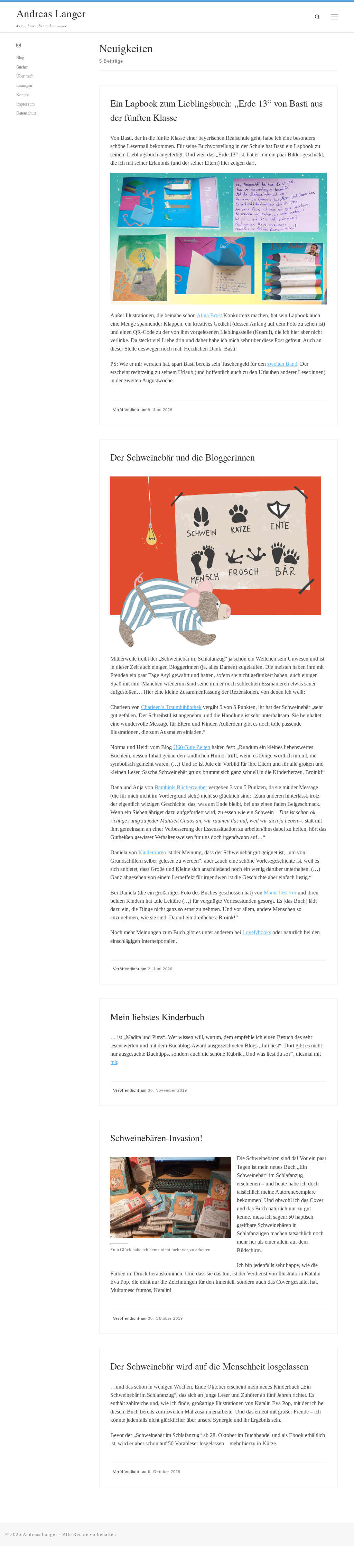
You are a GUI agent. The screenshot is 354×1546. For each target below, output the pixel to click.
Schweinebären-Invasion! (156, 1137)
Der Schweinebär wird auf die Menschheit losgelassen (209, 1366)
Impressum (25, 104)
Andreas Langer (40, 1534)
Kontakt (22, 94)
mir (113, 1062)
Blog (20, 57)
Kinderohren (152, 852)
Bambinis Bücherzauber (181, 787)
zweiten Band (282, 364)
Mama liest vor (280, 892)
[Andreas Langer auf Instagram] (18, 45)
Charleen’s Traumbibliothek (171, 707)
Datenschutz (26, 113)
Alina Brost (209, 315)
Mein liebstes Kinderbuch (157, 1016)
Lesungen (24, 85)
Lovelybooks (256, 932)
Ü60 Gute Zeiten (191, 747)
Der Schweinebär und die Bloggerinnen (182, 457)
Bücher (22, 67)
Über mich (25, 76)
